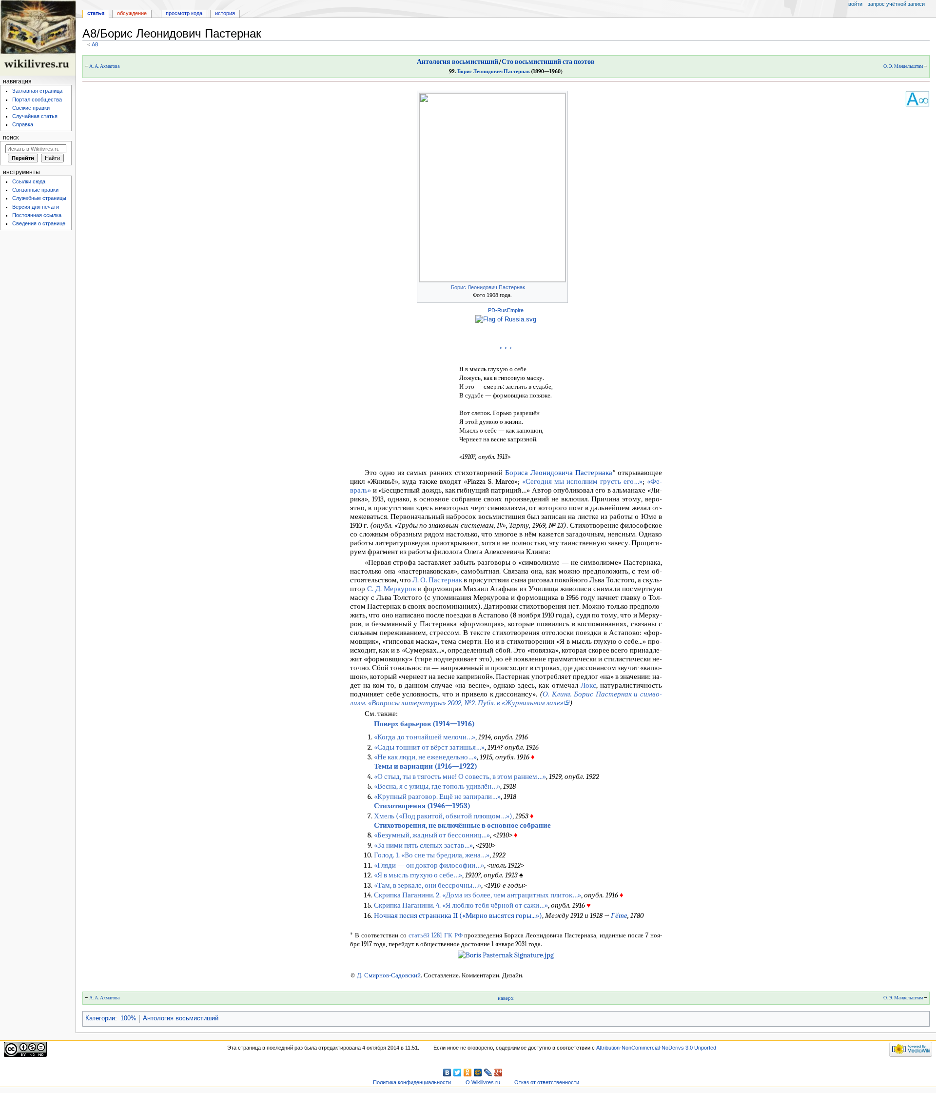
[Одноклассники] (468, 1072)
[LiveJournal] (488, 1072)
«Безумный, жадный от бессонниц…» (432, 835)
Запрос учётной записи (896, 4)
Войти (855, 4)
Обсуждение (132, 13)
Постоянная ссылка (36, 215)
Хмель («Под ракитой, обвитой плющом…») (443, 816)
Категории (100, 1018)
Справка (22, 124)
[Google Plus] (498, 1072)
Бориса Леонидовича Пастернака (558, 472)
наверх (506, 998)
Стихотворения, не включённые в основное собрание (462, 825)
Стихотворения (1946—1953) (422, 805)
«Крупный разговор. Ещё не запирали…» (437, 796)
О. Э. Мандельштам (903, 66)
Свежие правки (31, 108)
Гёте (619, 915)
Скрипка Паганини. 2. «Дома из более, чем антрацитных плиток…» (477, 895)
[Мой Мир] (478, 1072)
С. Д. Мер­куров (391, 588)
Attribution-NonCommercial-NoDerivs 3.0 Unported (656, 1048)
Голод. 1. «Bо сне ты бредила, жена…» (431, 855)
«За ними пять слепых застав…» (423, 845)
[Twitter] (457, 1072)
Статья (95, 13)
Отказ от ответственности (546, 1082)
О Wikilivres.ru (483, 1082)
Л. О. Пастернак (437, 580)
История (225, 13)
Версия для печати (35, 207)
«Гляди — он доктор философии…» (429, 865)
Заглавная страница (37, 91)
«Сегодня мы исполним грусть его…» (582, 481)
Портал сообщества (37, 99)
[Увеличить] (561, 286)
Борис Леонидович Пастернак (493, 71)
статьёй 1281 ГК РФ (436, 935)
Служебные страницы (39, 198)
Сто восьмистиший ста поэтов (548, 61)
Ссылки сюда (28, 181)
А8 (95, 44)
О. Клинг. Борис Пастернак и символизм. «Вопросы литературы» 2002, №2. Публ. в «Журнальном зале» (506, 698)
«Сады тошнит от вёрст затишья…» (429, 747)
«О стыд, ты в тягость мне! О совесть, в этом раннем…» (460, 776)
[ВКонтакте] (447, 1072)
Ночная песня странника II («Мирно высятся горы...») (458, 915)
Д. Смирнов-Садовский (389, 975)
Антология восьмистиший (457, 61)
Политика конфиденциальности (412, 1082)
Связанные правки (35, 190)
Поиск (11, 137)
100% (128, 1018)
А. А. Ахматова (104, 66)
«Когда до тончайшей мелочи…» (424, 737)
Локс (588, 685)
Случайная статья (35, 116)
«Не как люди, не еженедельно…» (425, 757)
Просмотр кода (184, 13)
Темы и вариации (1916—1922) (425, 766)
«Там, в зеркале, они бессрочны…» (427, 885)
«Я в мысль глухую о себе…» (418, 875)
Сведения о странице (38, 223)
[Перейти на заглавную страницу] (38, 38)
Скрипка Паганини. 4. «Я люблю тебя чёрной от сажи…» (461, 905)
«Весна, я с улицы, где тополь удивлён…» (437, 786)
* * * (505, 350)
